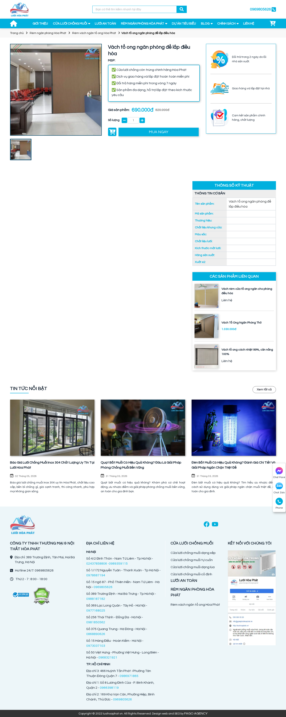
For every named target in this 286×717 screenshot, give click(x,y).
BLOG (205, 23)
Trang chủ (17, 33)
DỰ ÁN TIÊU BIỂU (184, 23)
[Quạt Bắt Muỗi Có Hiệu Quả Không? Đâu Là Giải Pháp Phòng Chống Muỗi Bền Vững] (143, 428)
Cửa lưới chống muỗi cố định (191, 574)
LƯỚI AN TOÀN (105, 23)
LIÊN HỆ (248, 23)
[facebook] (207, 524)
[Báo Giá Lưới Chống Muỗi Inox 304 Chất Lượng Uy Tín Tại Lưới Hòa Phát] (52, 428)
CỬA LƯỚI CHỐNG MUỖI (70, 23)
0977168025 (95, 610)
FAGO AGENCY (195, 713)
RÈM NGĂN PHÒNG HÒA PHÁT (142, 23)
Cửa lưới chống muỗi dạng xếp (193, 553)
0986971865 (129, 676)
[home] (19, 9)
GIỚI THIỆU (40, 23)
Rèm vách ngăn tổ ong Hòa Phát (94, 33)
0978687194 (95, 575)
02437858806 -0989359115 (107, 563)
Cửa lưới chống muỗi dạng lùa (193, 567)
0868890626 (95, 634)
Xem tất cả (264, 389)
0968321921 (107, 657)
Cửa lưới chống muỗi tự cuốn (192, 560)
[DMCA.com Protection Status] (41, 596)
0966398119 (109, 687)
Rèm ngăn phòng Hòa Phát (48, 33)
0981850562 (95, 622)
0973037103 (95, 645)
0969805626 (103, 587)
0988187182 (95, 598)
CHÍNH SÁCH (226, 23)
